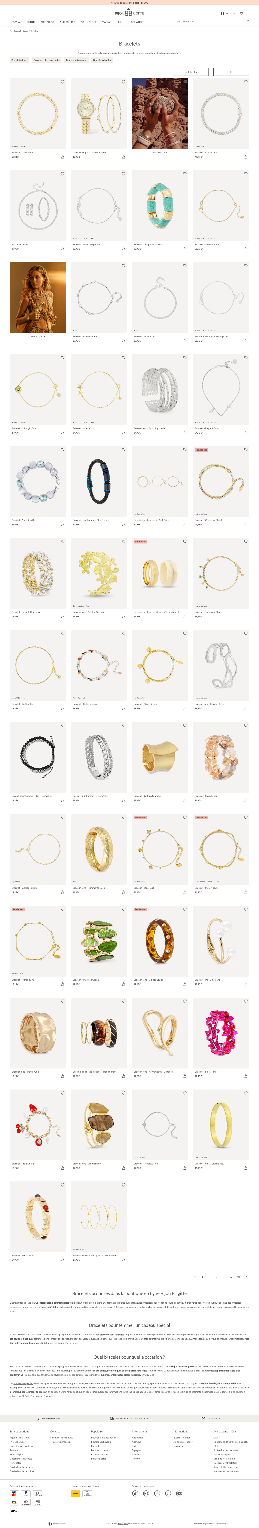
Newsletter (15, 1462)
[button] (234, 13)
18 (238, 1276)
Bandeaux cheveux (100, 1450)
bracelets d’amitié (125, 1338)
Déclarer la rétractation (225, 1462)
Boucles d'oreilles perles (103, 1437)
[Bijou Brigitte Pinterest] (168, 1493)
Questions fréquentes (21, 1458)
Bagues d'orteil (98, 1458)
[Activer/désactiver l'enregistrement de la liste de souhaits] (62, 82)
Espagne (136, 1450)
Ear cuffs (95, 1445)
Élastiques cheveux (101, 1441)
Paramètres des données (226, 1471)
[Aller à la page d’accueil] (129, 12)
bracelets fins (95, 1306)
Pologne (136, 1458)
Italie (134, 1445)
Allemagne (137, 1437)
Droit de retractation (224, 1458)
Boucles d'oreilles (100, 1454)
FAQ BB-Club (17, 1441)
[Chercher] (248, 21)
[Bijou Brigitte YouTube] (179, 1493)
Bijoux (31, 21)
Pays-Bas (136, 1454)
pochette (85, 1387)
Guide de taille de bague (22, 1467)
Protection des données (225, 1450)
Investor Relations (182, 1437)
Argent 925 (48, 21)
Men (121, 21)
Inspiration (136, 21)
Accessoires (67, 21)
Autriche (136, 1441)
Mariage (107, 21)
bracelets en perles (23, 1383)
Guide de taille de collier (22, 1471)
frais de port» (123, 1523)
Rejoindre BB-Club (19, 1437)
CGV (216, 1437)
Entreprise (178, 1445)
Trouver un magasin (60, 1441)
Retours (14, 1450)
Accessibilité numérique (225, 1467)
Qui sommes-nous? (182, 1441)
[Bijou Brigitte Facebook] (157, 1493)
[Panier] (248, 13)
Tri (231, 71)
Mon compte (16, 1454)
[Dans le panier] (62, 156)
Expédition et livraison (21, 1445)
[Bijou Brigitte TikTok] (135, 1493)
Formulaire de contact (61, 1437)
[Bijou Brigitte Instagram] (146, 1493)
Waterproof (88, 21)
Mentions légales (222, 1454)
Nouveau (16, 21)
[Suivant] (245, 1277)
